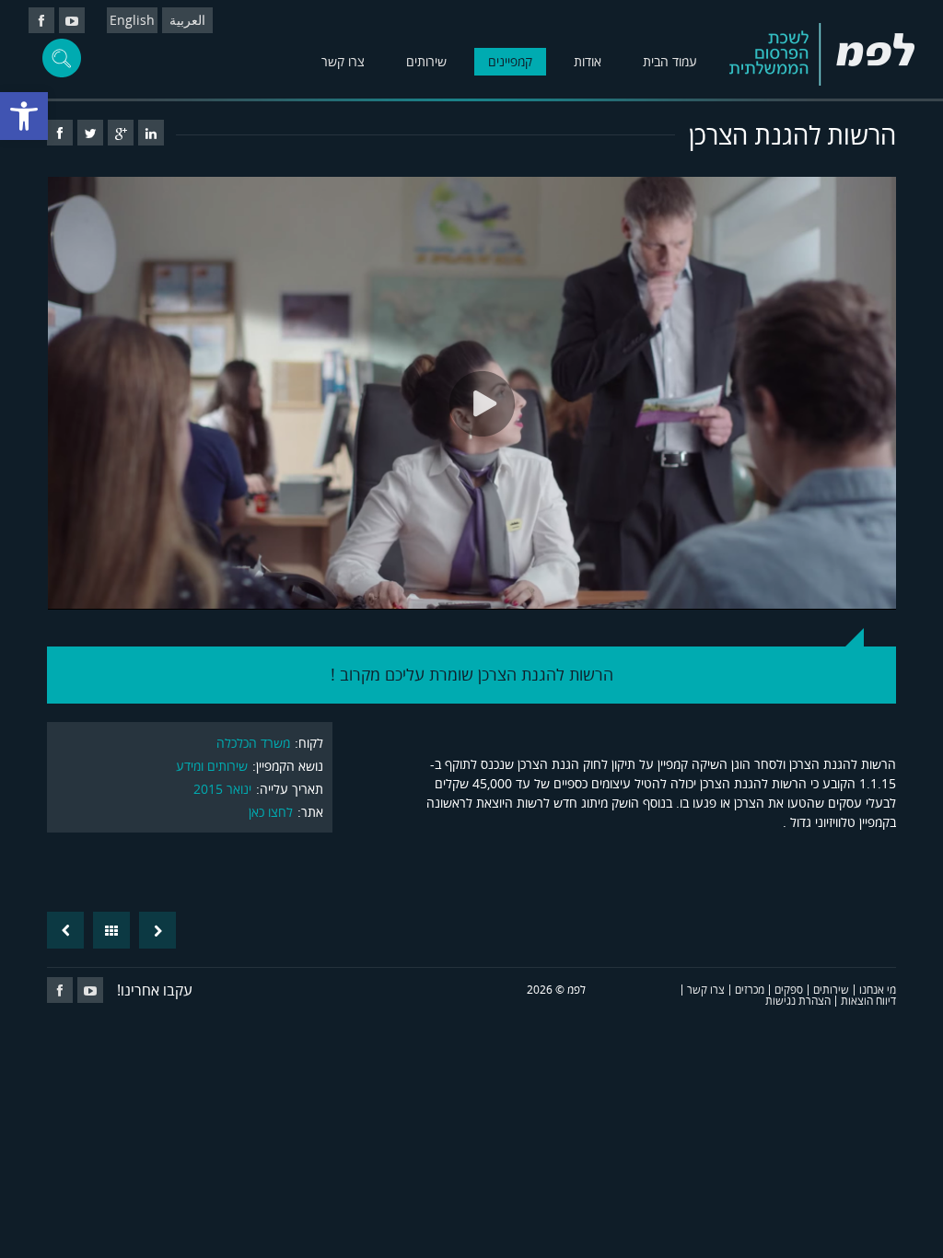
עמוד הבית (670, 61)
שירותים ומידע (212, 766)
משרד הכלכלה (253, 742)
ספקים (788, 989)
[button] (24, 116)
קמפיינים (510, 61)
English (132, 20)
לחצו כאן (271, 812)
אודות (587, 61)
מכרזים (749, 989)
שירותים (426, 61)
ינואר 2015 (222, 789)
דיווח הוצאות (868, 1000)
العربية (187, 20)
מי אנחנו (877, 989)
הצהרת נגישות (798, 1000)
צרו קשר (343, 61)
